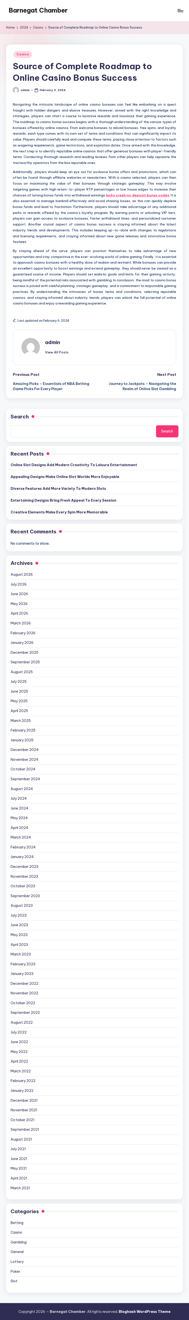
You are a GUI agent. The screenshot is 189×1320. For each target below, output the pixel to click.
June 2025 (19, 691)
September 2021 (25, 1129)
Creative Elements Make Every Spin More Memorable (59, 512)
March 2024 (21, 837)
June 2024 (19, 808)
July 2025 (19, 681)
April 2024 (19, 828)
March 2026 (21, 623)
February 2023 (23, 964)
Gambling (19, 1242)
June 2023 (19, 925)
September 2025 (25, 662)
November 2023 (24, 876)
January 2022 (22, 1090)
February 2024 (23, 847)
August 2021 (21, 1139)
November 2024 (24, 759)
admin (52, 342)
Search (20, 416)
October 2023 (23, 886)
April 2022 (19, 1061)
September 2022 (25, 1012)
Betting (17, 1223)
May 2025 (19, 701)
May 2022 (19, 1052)
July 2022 (19, 1032)
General (17, 1252)
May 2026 (19, 604)
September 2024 (25, 779)
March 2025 (21, 720)
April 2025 (19, 711)
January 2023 (22, 973)
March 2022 (21, 1071)
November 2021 (24, 1110)
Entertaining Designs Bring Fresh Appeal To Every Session (63, 500)
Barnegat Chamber (38, 10)
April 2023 (19, 944)
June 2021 (19, 1159)
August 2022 (22, 1022)
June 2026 (19, 594)
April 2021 (19, 1178)
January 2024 (22, 857)
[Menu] (180, 10)
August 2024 (22, 789)
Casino (22, 54)
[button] (56, 352)
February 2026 (23, 633)
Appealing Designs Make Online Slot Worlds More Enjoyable (65, 477)
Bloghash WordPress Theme (145, 1311)
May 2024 (19, 818)
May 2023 (19, 935)
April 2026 (19, 613)
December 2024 (25, 749)
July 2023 (19, 915)
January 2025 (22, 740)
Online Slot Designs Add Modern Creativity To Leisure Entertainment (74, 465)
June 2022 (19, 1042)
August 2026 (22, 574)
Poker (15, 1271)
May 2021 (19, 1168)
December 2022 (24, 983)
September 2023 (25, 896)
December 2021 (24, 1100)
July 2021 (18, 1149)
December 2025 (24, 652)
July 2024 (19, 798)
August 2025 (22, 672)
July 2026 (19, 584)
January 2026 (22, 642)
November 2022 (24, 993)
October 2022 (23, 1003)
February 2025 (23, 730)
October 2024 (23, 769)
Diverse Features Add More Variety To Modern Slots (58, 488)
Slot (14, 1281)
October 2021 (22, 1120)
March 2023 (21, 954)
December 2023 (24, 866)
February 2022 (23, 1081)
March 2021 (20, 1188)
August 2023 (22, 905)
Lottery (17, 1261)
